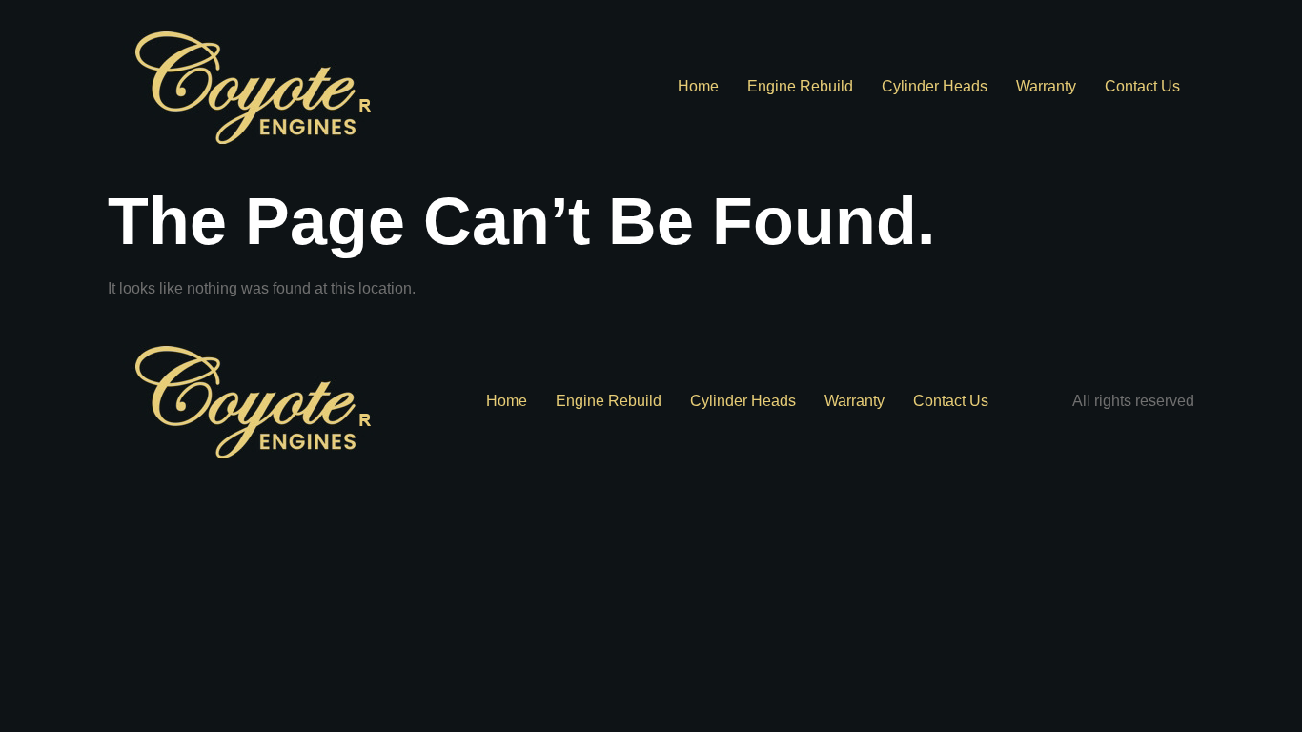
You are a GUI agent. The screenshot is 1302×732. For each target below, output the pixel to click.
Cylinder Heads (934, 86)
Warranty (1046, 86)
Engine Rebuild (800, 86)
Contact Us (1142, 86)
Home (698, 86)
